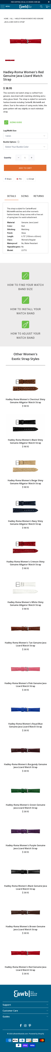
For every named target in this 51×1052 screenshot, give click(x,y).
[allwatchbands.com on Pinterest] (30, 1025)
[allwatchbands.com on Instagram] (25, 1025)
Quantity (7, 158)
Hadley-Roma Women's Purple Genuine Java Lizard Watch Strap (25, 847)
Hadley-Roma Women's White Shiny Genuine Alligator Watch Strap (26, 603)
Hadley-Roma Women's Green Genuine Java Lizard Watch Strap (25, 806)
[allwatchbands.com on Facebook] (21, 1025)
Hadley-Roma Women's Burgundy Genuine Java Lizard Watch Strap (25, 766)
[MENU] (1, 6)
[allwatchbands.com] (25, 6)
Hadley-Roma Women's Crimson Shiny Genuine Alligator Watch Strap (26, 563)
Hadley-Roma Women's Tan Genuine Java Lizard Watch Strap (25, 644)
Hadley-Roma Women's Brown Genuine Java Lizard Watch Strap (25, 928)
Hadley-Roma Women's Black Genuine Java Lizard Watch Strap (25, 887)
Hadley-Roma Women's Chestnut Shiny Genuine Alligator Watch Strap (25, 401)
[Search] (41, 6)
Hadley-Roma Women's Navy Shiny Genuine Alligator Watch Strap (25, 522)
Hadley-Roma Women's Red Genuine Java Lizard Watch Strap (23, 75)
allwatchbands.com (20, 1034)
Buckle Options (9, 142)
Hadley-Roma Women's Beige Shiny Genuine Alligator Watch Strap (25, 482)
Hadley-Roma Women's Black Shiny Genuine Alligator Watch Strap (25, 441)
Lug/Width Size (9, 131)
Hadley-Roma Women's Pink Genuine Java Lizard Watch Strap (25, 685)
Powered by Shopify (36, 1034)
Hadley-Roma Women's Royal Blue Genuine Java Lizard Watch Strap (25, 725)
